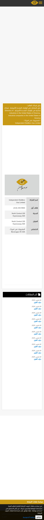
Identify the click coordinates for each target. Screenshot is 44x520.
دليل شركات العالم (34, 105)
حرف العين (37, 302)
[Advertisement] (22, 29)
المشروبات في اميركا (32, 120)
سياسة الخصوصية (29, 517)
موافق (38, 517)
